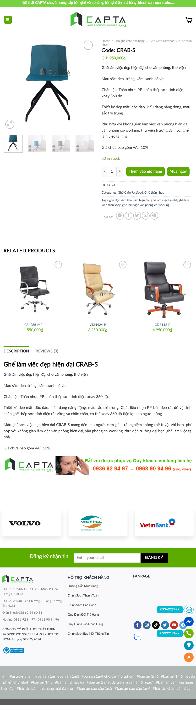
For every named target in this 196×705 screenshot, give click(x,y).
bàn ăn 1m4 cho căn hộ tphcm (109, 676)
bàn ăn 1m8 (43, 682)
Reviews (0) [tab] (47, 351)
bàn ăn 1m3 (69, 676)
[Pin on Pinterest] (154, 216)
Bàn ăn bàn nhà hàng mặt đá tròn (46, 688)
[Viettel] (98, 522)
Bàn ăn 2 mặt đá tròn (106, 682)
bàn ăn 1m (46, 676)
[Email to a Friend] (146, 216)
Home (106, 41)
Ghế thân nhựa (154, 192)
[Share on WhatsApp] (120, 216)
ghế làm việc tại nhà (164, 200)
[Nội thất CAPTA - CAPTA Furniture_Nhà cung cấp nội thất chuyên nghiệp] (98, 19)
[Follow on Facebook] (138, 625)
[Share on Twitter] (137, 216)
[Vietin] (164, 522)
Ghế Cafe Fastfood (161, 41)
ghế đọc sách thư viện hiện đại (129, 200)
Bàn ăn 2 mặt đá (70, 682)
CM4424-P (98, 325)
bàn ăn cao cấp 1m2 (95, 688)
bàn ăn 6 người (140, 682)
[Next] (86, 85)
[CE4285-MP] (33, 289)
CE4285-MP (33, 325)
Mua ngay (178, 171)
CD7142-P (162, 325)
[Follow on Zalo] (138, 636)
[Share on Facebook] (128, 216)
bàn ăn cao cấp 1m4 (133, 688)
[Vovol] (31, 522)
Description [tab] (16, 351)
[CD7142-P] (162, 289)
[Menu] (8, 20)
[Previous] (11, 85)
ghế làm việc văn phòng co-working (145, 205)
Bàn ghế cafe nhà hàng (130, 41)
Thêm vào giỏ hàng (145, 171)
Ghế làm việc (14, 374)
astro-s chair (22, 676)
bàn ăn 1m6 (148, 676)
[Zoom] (10, 124)
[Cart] (188, 20)
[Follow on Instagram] (147, 625)
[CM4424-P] (98, 289)
